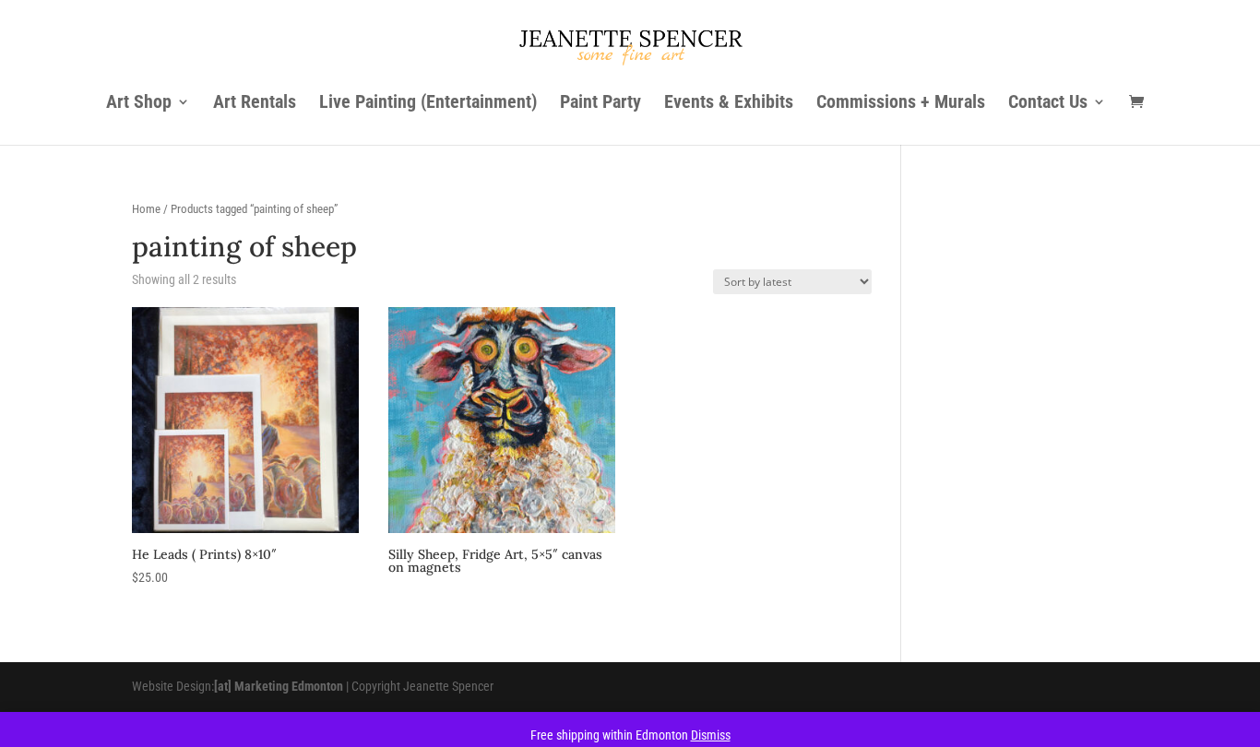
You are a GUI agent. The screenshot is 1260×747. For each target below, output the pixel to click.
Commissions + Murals (900, 104)
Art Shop (139, 104)
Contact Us (1048, 104)
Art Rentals (254, 104)
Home (146, 209)
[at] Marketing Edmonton (278, 686)
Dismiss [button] (711, 735)
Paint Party (600, 104)
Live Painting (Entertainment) (428, 104)
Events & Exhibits (728, 104)
